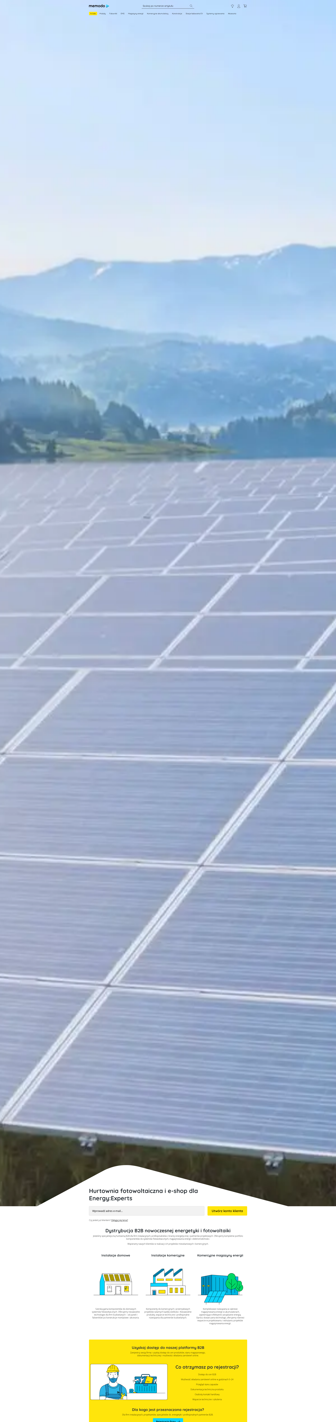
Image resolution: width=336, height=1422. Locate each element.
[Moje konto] (239, 7)
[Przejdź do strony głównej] (99, 5)
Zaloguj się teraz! (119, 1220)
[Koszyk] (245, 6)
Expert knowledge (232, 6)
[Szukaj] (191, 6)
